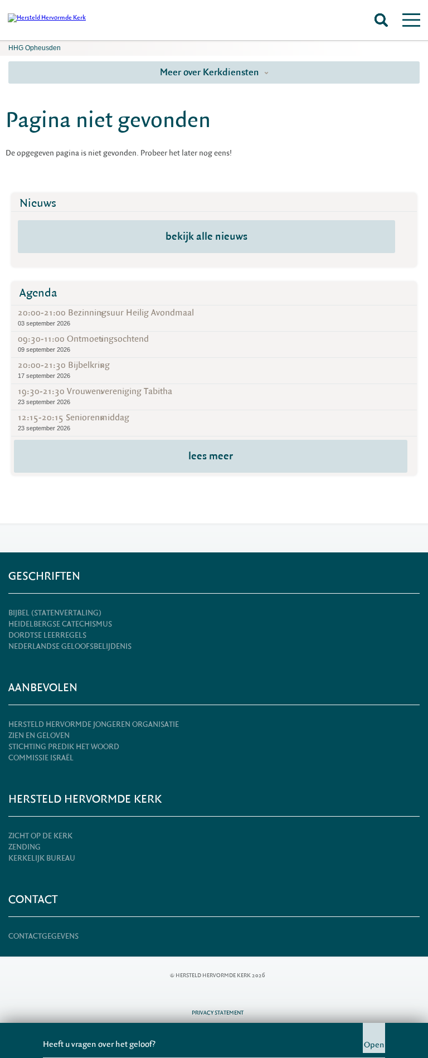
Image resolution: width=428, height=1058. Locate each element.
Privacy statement (218, 1012)
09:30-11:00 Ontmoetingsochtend (83, 343)
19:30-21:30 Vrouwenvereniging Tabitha (95, 395)
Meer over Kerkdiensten (210, 72)
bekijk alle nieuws (206, 236)
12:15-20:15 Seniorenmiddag (73, 421)
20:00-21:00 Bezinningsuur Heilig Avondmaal (106, 317)
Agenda (38, 292)
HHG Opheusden (34, 48)
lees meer (210, 456)
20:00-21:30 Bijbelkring (64, 369)
